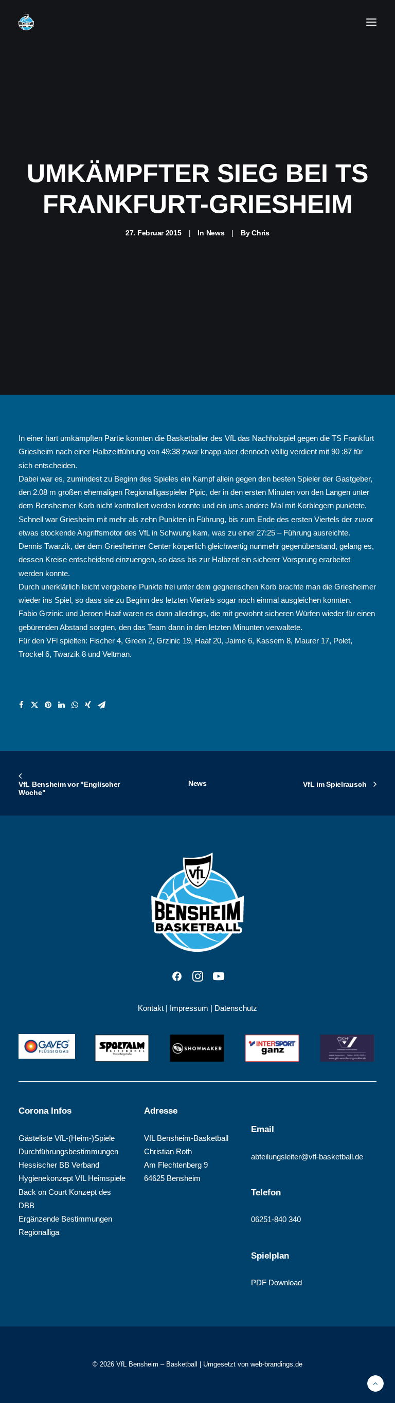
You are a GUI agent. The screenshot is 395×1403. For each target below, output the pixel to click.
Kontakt (151, 1008)
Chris (261, 233)
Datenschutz (235, 1008)
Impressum (189, 1008)
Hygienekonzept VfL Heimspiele (72, 1178)
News (215, 233)
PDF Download (276, 1282)
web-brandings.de (276, 1364)
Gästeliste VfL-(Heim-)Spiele (67, 1138)
